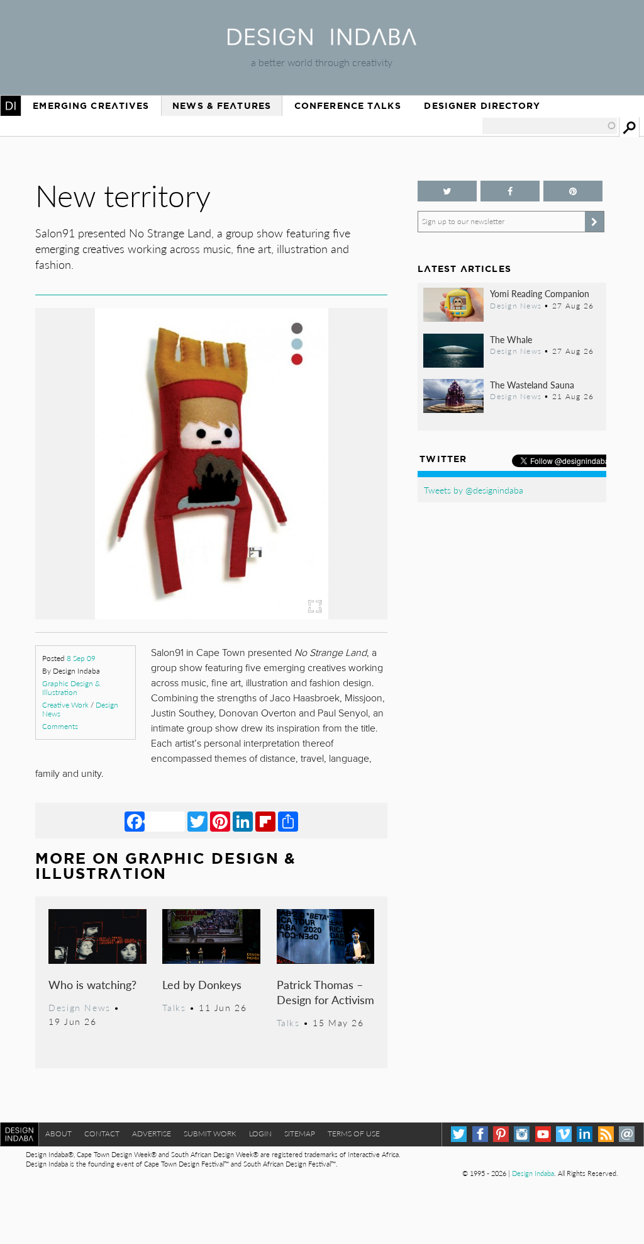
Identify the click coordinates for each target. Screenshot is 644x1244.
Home (10, 106)
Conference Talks (347, 106)
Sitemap (299, 1133)
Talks (174, 1007)
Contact (101, 1133)
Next (334, 522)
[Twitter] (197, 821)
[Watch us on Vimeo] (564, 1134)
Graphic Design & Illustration (71, 688)
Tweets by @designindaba (473, 489)
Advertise (151, 1133)
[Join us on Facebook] (510, 191)
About (58, 1133)
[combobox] (549, 126)
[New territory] (211, 615)
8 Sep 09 (81, 658)
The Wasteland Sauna (532, 384)
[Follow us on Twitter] (447, 191)
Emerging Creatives (91, 106)
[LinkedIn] (243, 821)
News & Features (221, 106)
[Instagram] (522, 1134)
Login (260, 1133)
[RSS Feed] (606, 1134)
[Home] (322, 41)
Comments (60, 726)
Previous (88, 522)
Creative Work (65, 704)
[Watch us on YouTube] (543, 1134)
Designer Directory (482, 106)
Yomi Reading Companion (539, 293)
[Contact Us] (627, 1134)
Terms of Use (354, 1133)
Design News (79, 1007)
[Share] (288, 821)
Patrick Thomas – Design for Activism (325, 991)
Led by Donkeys (202, 984)
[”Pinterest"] (572, 191)
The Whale (511, 339)
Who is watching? (92, 984)
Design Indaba (533, 1173)
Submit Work (210, 1133)
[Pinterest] (220, 821)
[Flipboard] (265, 821)
